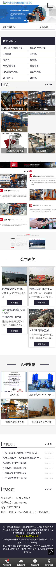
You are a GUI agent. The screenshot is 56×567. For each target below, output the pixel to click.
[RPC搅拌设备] (41, 101)
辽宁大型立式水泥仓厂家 (15, 478)
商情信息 (33, 543)
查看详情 (14, 302)
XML (25, 543)
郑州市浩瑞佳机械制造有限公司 (34, 539)
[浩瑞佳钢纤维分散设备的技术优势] (14, 101)
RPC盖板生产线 (10, 72)
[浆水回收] (41, 143)
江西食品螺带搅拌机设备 (15, 473)
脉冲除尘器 (8, 78)
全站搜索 (44, 26)
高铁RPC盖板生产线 (42, 546)
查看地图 (49, 565)
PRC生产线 (35, 72)
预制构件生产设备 (28, 549)
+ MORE (48, 84)
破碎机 (33, 78)
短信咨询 (21, 565)
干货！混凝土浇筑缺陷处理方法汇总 (20, 453)
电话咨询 (7, 565)
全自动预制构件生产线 (22, 546)
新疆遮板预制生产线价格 (15, 463)
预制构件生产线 (37, 48)
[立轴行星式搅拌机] (14, 143)
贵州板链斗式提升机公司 (15, 468)
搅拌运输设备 (9, 66)
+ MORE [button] (48, 444)
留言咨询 (35, 565)
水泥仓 (6, 60)
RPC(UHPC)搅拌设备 (13, 48)
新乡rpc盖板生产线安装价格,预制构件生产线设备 (22, 458)
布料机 (33, 54)
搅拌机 (33, 60)
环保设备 (34, 66)
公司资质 (7, 54)
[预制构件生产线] (14, 122)
